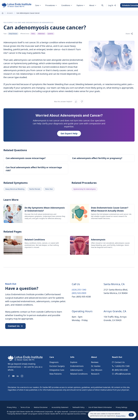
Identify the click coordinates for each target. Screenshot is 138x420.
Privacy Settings (121, 407)
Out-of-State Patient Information (100, 407)
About (91, 5)
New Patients (55, 373)
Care (37, 5)
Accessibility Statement (60, 407)
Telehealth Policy (78, 407)
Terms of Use (25, 407)
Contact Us (120, 362)
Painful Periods (34, 189)
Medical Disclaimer (41, 407)
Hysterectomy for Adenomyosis (84, 189)
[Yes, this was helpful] (76, 102)
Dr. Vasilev (95, 366)
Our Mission (96, 370)
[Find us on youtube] (13, 376)
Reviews (94, 362)
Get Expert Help (69, 133)
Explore (80, 5)
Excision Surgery (57, 366)
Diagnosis (54, 362)
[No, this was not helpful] (82, 102)
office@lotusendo (123, 373)
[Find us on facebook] (9, 376)
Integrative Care (56, 370)
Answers (10, 13)
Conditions (65, 5)
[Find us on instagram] (22, 376)
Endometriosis (77, 366)
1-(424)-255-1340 (122, 366)
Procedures (50, 5)
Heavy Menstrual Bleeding (14, 189)
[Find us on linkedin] (17, 376)
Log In (110, 5)
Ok (131, 415)
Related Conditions (79, 373)
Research (95, 373)
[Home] (16, 5)
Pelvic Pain (49, 189)
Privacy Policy (11, 407)
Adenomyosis (76, 370)
